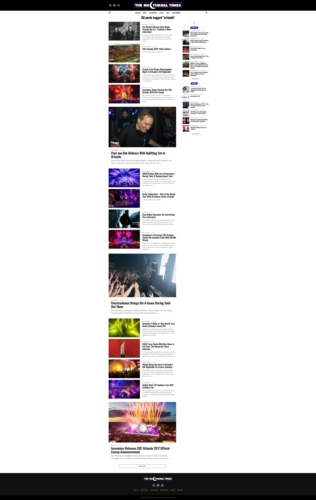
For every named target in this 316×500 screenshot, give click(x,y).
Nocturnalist (153, 13)
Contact (172, 490)
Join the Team (144, 490)
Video (167, 13)
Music (144, 13)
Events (162, 13)
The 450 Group (154, 490)
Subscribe (180, 490)
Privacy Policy (164, 490)
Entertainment (176, 13)
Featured (137, 13)
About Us (135, 490)
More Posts (142, 466)
